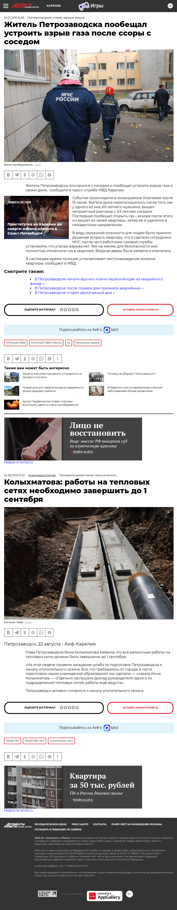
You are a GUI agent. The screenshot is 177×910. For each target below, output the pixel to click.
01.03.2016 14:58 (14, 17)
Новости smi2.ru (18, 462)
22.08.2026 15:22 (14, 475)
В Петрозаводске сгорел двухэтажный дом (73, 293)
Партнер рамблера (72, 894)
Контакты (99, 824)
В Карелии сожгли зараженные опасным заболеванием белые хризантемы (135, 389)
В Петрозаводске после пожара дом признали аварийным (88, 288)
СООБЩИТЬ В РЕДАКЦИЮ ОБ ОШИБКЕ (58, 829)
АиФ (38, 164)
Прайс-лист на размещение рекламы (136, 824)
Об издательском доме (51, 824)
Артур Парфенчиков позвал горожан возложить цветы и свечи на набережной (50, 403)
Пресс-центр (80, 824)
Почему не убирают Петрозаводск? (131, 373)
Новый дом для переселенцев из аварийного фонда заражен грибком (53, 389)
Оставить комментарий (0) (140, 309)
